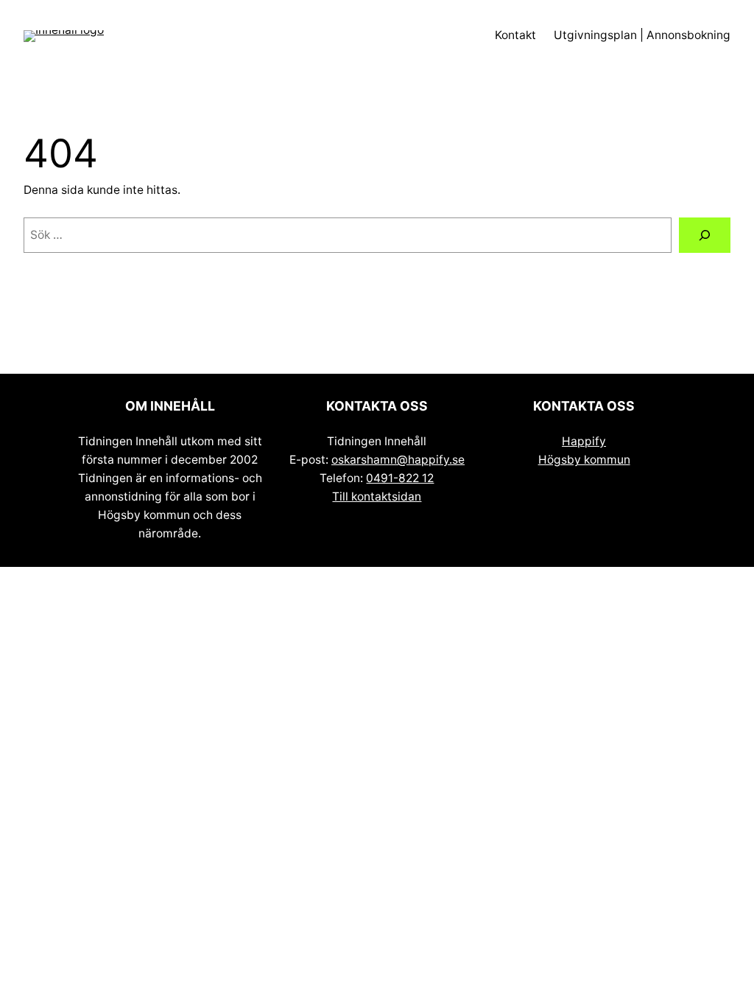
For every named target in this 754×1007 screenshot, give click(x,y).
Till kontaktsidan (376, 496)
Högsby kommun (584, 460)
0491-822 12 (400, 478)
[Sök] (704, 235)
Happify (584, 441)
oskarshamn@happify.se (398, 460)
